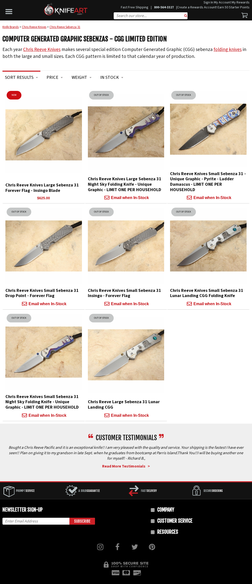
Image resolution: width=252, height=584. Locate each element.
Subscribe (82, 521)
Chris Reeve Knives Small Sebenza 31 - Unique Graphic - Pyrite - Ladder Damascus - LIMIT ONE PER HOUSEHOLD (208, 182)
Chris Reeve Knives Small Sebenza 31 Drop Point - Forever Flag (42, 293)
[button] (10, 10)
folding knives (228, 49)
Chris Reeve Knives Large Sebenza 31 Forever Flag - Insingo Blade (42, 188)
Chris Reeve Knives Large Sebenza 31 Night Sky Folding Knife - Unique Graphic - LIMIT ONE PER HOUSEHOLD (124, 184)
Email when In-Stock (130, 198)
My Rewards (241, 2)
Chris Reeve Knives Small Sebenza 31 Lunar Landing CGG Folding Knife (206, 293)
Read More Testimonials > (126, 466)
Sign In (208, 2)
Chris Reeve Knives (42, 49)
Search (186, 16)
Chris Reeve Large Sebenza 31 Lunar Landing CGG (124, 404)
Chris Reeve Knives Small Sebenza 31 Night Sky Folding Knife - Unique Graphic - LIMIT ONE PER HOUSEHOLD (42, 402)
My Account (222, 2)
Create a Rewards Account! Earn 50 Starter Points (213, 7)
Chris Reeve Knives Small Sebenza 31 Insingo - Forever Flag (124, 293)
